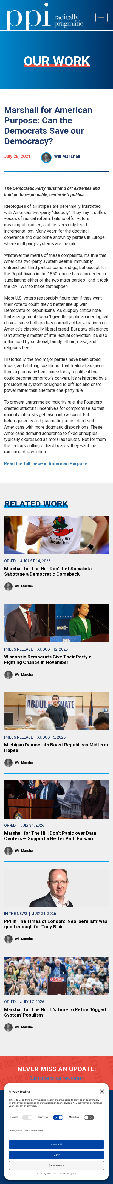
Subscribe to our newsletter (56, 1078)
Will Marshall (67, 156)
